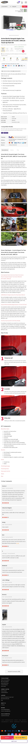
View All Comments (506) (14, 671)
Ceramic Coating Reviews (5, 711)
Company (3, 704)
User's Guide (3, 686)
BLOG (3, 719)
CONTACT (16, 719)
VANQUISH (6, 132)
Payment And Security (5, 698)
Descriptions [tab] (5, 150)
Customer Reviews (4, 684)
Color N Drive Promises (5, 715)
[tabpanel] (14, 22)
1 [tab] (9, 35)
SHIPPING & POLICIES (9, 719)
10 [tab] (17, 35)
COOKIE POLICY (17, 721)
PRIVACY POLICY (24, 721)
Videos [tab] (12, 150)
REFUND (11, 721)
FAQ (2, 700)
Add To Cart (14, 741)
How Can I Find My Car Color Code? (7, 697)
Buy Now (7, 737)
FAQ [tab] (18, 150)
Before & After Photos (4, 683)
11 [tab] (18, 35)
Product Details (4, 690)
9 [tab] (16, 35)
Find (25, 6)
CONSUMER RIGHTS (5, 721)
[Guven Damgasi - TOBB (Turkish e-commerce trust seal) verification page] (14, 726)
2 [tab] (10, 35)
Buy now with (18, 737)
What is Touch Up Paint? (5, 680)
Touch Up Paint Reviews (5, 709)
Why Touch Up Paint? (5, 681)
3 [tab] (11, 35)
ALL (2, 132)
